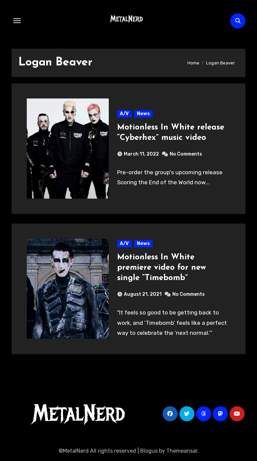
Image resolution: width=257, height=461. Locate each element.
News (143, 114)
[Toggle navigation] (17, 21)
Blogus (149, 451)
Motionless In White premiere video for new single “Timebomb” (161, 267)
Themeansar (181, 451)
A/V (124, 114)
